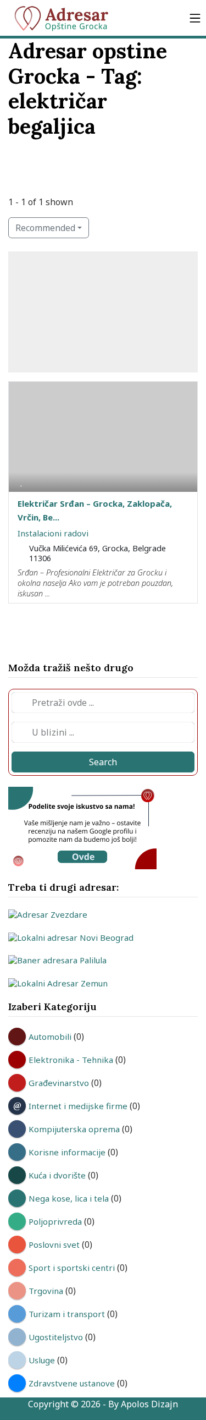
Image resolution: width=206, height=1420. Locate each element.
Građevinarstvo (59, 1082)
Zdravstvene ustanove (72, 1383)
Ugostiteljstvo (56, 1336)
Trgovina (46, 1290)
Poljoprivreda (55, 1221)
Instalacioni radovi (53, 533)
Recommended (45, 228)
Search (103, 762)
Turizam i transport (67, 1313)
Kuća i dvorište (57, 1175)
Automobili (50, 1036)
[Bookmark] (21, 481)
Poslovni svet (54, 1244)
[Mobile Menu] (195, 18)
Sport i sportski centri (72, 1267)
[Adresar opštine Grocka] (66, 17)
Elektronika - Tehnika (71, 1059)
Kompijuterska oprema (74, 1128)
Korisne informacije (67, 1152)
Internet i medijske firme (78, 1105)
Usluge (42, 1360)
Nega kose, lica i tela (69, 1198)
